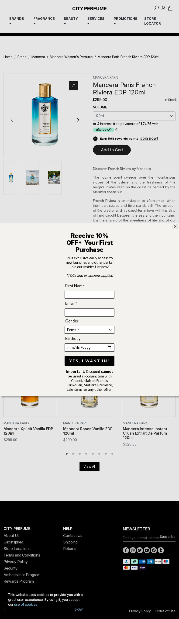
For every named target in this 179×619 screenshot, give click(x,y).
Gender (72, 320)
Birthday (73, 338)
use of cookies (25, 604)
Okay (78, 609)
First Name (75, 285)
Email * (71, 303)
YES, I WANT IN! (89, 361)
